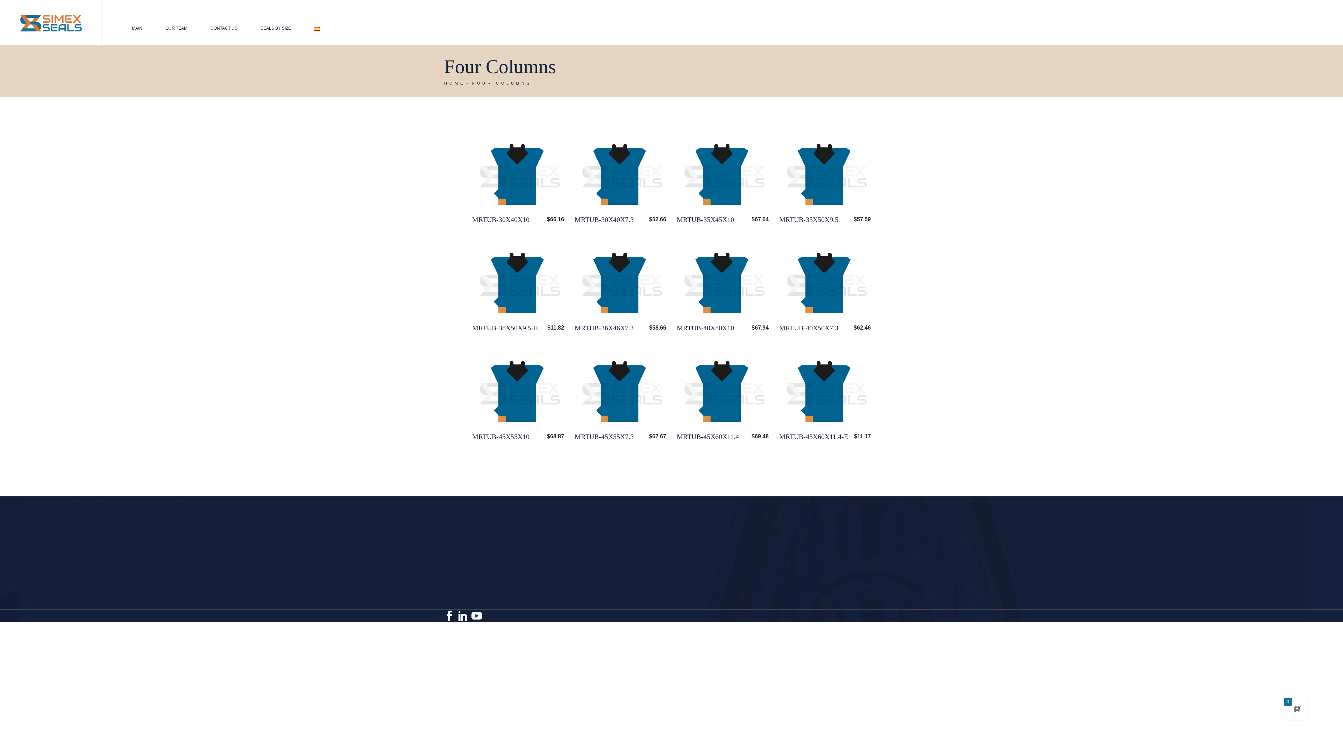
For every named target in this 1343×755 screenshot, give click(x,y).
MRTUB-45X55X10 (501, 436)
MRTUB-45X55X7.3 (604, 436)
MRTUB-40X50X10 (705, 328)
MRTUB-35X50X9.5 (808, 219)
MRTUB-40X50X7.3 (808, 328)
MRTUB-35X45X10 (705, 219)
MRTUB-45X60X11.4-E (813, 436)
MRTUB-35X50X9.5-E (505, 328)
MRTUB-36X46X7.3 (604, 328)
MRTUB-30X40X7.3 (604, 219)
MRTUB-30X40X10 (501, 219)
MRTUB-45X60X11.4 (708, 436)
